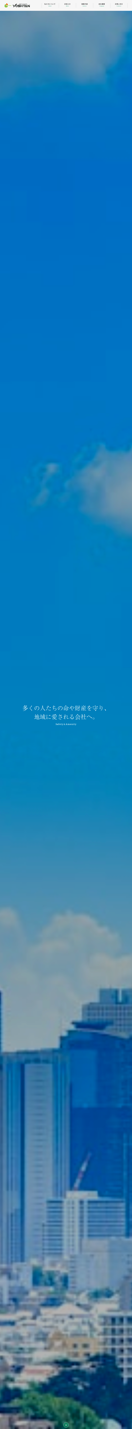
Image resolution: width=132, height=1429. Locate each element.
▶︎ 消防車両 (80, 10)
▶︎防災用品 (80, 15)
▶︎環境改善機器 (81, 17)
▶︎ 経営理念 (97, 12)
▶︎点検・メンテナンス (82, 22)
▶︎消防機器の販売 (81, 12)
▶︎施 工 (79, 19)
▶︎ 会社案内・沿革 (99, 10)
